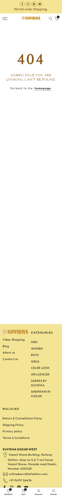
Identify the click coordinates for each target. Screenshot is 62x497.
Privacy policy (12, 431)
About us (9, 352)
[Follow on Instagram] (28, 4)
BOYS (35, 355)
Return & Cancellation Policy (22, 418)
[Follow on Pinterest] (34, 4)
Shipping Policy (13, 425)
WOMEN (37, 348)
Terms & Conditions (16, 437)
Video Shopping (14, 339)
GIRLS (35, 361)
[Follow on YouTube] (39, 4)
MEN (34, 342)
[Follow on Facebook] (22, 4)
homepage (43, 88)
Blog (6, 346)
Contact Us (10, 359)
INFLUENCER (40, 374)
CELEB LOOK (40, 368)
